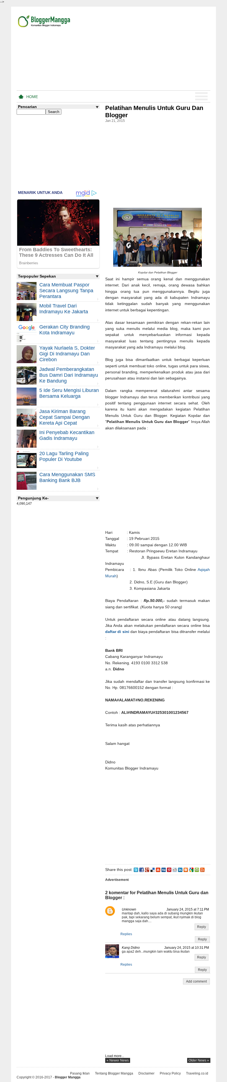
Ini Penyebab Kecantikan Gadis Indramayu (66, 435)
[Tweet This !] (136, 869)
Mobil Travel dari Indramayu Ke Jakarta (63, 308)
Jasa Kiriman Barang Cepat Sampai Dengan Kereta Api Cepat (64, 417)
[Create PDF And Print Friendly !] (197, 869)
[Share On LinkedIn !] (180, 869)
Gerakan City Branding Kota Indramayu (64, 329)
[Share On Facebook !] (141, 869)
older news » (199, 1060)
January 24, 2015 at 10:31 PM (186, 948)
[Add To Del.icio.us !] (152, 869)
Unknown (129, 909)
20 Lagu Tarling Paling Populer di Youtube (64, 456)
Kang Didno (131, 948)
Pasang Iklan (80, 1073)
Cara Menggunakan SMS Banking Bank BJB (67, 477)
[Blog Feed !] (202, 869)
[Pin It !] (169, 869)
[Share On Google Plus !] (147, 869)
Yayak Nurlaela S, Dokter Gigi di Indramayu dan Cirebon (67, 353)
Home (32, 96)
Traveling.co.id (197, 1073)
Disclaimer (146, 1073)
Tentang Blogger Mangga (114, 1073)
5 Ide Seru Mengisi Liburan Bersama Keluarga (69, 393)
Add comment (196, 981)
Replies (126, 934)
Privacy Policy (170, 1073)
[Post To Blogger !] (186, 869)
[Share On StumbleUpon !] (158, 869)
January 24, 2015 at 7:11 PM (187, 909)
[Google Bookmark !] (191, 869)
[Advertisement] (145, 49)
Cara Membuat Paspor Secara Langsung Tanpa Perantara (66, 290)
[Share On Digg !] (163, 869)
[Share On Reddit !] (174, 869)
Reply (201, 927)
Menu (201, 96)
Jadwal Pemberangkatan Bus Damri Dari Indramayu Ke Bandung (68, 375)
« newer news (118, 1060)
